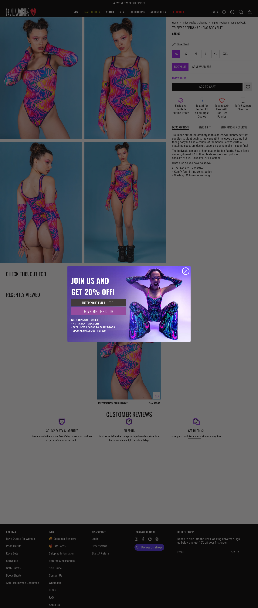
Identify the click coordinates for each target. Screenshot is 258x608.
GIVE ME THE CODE (99, 311)
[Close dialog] (185, 271)
